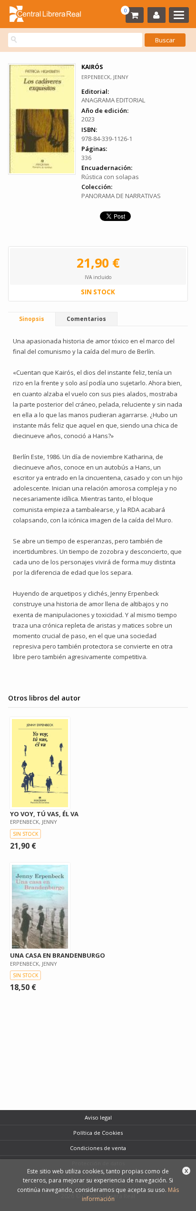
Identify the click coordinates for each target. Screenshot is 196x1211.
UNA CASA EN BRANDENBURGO (57, 955)
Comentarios (86, 319)
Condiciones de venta (98, 1147)
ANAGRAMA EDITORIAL (113, 100)
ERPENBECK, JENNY (104, 76)
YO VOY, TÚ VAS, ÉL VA (44, 814)
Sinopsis (31, 319)
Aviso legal (98, 1117)
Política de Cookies (98, 1132)
